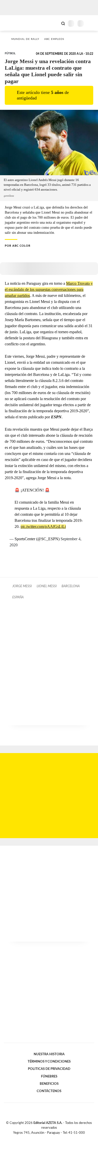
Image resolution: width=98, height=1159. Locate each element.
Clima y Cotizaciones (55, 23)
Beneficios (49, 1083)
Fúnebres (49, 1076)
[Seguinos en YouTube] (52, 1138)
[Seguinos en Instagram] (58, 1138)
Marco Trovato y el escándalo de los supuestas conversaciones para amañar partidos (49, 289)
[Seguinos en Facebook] (42, 1138)
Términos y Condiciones (49, 1061)
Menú (91, 23)
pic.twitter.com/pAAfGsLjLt (43, 526)
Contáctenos (49, 1091)
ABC (13, 23)
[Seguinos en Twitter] (47, 1138)
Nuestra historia (49, 1054)
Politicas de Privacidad (49, 1068)
